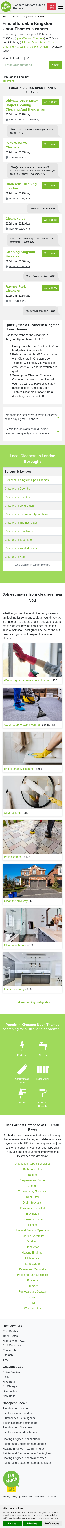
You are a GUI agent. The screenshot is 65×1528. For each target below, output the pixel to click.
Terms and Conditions (33, 1496)
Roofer (32, 1297)
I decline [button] (32, 1523)
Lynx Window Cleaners (30, 38)
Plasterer (22, 1102)
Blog (5, 1359)
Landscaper (32, 1263)
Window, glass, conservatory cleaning (27, 680)
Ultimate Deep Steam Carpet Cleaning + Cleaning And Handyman (25, 105)
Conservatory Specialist (32, 1191)
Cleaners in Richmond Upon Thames (27, 514)
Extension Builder (33, 1219)
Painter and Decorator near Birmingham (27, 1453)
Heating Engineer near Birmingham (24, 1448)
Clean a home (12, 812)
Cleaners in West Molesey (21, 548)
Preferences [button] (52, 1523)
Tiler (32, 1302)
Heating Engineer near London (22, 1439)
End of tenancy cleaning (19, 768)
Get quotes (50, 101)
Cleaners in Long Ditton (19, 505)
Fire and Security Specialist (32, 1230)
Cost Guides (10, 1331)
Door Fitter (32, 1197)
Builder (32, 1174)
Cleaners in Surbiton (17, 497)
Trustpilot (8, 81)
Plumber (43, 1055)
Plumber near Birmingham (19, 1418)
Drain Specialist (32, 1202)
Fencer (32, 1224)
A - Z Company (12, 1345)
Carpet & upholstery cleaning (22, 724)
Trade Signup (51, 6)
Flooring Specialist (32, 1235)
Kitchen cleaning (14, 989)
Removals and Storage (32, 1291)
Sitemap (8, 1355)
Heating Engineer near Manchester (24, 1458)
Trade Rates (10, 1336)
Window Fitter (32, 1308)
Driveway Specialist (32, 1208)
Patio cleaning (13, 856)
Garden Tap (10, 1391)
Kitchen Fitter (32, 1258)
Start (55, 65)
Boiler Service (11, 1372)
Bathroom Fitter (32, 1169)
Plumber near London (16, 1408)
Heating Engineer (43, 1079)
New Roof (9, 1381)
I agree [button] (12, 1523)
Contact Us (9, 1350)
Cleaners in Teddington (19, 539)
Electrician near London (17, 1413)
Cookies (52, 1496)
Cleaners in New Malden (20, 531)
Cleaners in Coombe (17, 488)
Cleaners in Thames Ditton (21, 522)
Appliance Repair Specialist (32, 1163)
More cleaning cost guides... (35, 1002)
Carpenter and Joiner (33, 1180)
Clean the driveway (16, 901)
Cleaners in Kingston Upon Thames (27, 480)
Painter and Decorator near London (24, 1443)
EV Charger (10, 1386)
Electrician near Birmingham (20, 1422)
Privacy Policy (10, 1496)
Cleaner (32, 1185)
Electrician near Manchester (20, 1432)
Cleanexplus (15, 218)
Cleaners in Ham (15, 556)
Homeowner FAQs (14, 1340)
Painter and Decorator (32, 1269)
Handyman (32, 1247)
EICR (6, 1377)
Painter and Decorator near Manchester (27, 1462)
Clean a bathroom (15, 945)
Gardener (32, 1241)
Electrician (22, 1055)
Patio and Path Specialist (32, 1274)
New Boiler (9, 1396)
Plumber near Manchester (18, 1427)
